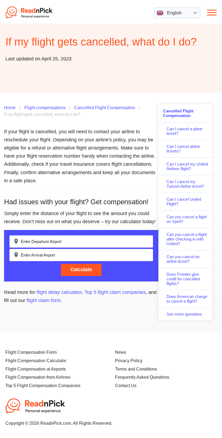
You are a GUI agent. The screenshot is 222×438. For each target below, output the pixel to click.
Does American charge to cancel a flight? (186, 298)
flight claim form (44, 300)
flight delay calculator (59, 292)
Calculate (81, 269)
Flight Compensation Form (31, 352)
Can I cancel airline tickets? (183, 148)
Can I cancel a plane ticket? (184, 131)
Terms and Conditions (136, 369)
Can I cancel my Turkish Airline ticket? (185, 184)
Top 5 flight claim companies (115, 292)
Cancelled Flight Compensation (178, 113)
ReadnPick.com (36, 12)
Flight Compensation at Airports (35, 369)
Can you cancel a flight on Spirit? (186, 219)
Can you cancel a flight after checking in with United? (186, 239)
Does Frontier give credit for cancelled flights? (183, 279)
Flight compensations (45, 107)
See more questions (184, 314)
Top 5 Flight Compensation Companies (42, 385)
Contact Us (125, 385)
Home (10, 107)
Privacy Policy (128, 360)
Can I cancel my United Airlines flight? (187, 166)
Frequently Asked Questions (142, 377)
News (120, 352)
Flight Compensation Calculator (35, 360)
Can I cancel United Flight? (183, 201)
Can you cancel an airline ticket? (183, 259)
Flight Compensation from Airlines (37, 377)
